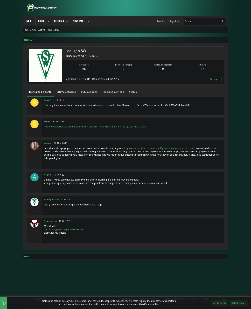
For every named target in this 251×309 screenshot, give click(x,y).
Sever (47, 100)
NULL (95, 56)
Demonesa (50, 221)
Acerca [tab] (133, 92)
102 (84, 68)
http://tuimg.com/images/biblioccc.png (64, 229)
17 (202, 68)
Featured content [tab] (113, 92)
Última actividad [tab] (66, 92)
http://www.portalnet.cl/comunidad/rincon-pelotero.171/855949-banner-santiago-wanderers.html (95, 126)
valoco (48, 143)
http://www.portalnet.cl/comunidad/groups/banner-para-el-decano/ (159, 148)
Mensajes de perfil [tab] (40, 92)
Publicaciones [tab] (89, 92)
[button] (48, 21)
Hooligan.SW (51, 199)
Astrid (47, 174)
